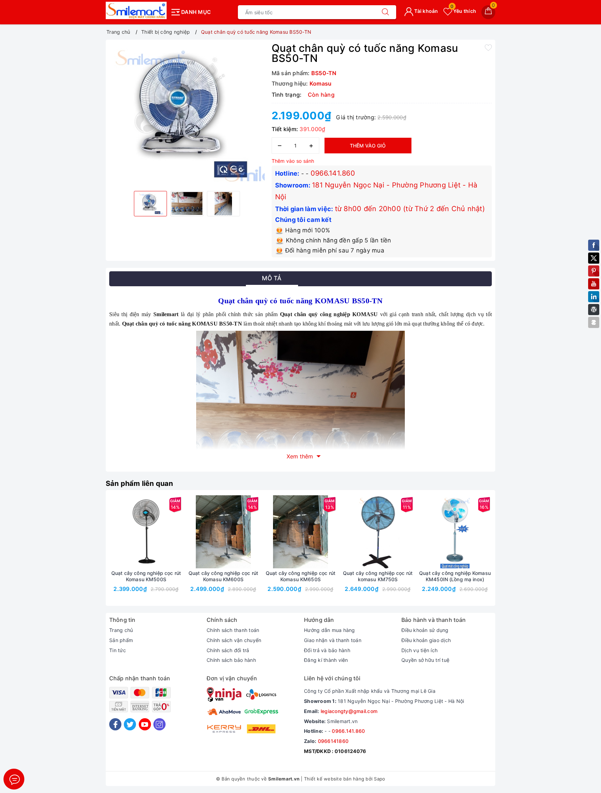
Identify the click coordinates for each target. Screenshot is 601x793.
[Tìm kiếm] (385, 12)
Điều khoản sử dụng (425, 630)
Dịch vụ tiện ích (419, 650)
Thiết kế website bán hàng (334, 779)
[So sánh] (179, 532)
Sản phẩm (121, 640)
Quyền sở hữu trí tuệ (425, 660)
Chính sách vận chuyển (234, 640)
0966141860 (333, 741)
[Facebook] (115, 724)
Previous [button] (90, 553)
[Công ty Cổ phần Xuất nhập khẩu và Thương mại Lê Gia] (136, 10)
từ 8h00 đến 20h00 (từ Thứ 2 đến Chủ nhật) (410, 209)
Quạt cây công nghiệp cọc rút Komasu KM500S (146, 576)
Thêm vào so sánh (293, 161)
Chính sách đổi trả (228, 650)
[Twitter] (130, 724)
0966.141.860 (333, 173)
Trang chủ (121, 630)
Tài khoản (425, 11)
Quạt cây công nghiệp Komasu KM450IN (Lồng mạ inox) (455, 576)
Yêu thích (463, 11)
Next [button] (511, 553)
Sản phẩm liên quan (139, 483)
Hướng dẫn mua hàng (329, 630)
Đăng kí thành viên (326, 660)
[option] (187, 114)
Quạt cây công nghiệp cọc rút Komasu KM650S (300, 576)
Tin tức (117, 650)
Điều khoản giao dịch (426, 640)
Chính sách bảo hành (231, 660)
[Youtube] (145, 724)
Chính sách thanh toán (233, 630)
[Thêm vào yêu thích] (488, 47)
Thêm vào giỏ (368, 146)
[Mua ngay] (113, 532)
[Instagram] (159, 724)
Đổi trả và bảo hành (327, 650)
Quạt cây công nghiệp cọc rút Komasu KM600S (223, 576)
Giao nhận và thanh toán (332, 640)
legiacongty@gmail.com (349, 711)
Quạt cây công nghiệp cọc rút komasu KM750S (377, 576)
